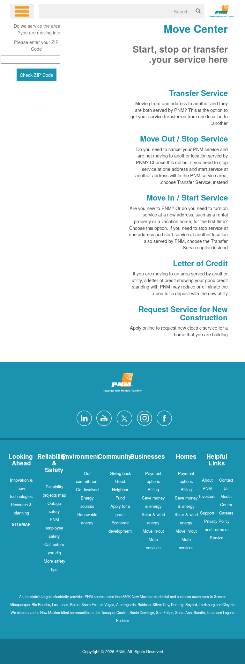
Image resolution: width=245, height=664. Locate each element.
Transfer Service (198, 92)
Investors (207, 496)
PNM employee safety (54, 527)
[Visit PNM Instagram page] (143, 417)
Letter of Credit (200, 263)
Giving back (120, 473)
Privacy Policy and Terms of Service (216, 529)
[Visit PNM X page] (122, 417)
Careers (226, 513)
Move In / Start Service (186, 197)
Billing (186, 489)
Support (207, 513)
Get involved (87, 489)
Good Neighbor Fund (120, 489)
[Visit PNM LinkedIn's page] (82, 417)
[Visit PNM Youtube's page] (102, 417)
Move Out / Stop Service (184, 138)
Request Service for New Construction (183, 313)
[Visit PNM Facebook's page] (162, 417)
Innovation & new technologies (21, 488)
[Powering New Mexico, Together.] (222, 10)
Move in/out (186, 531)
